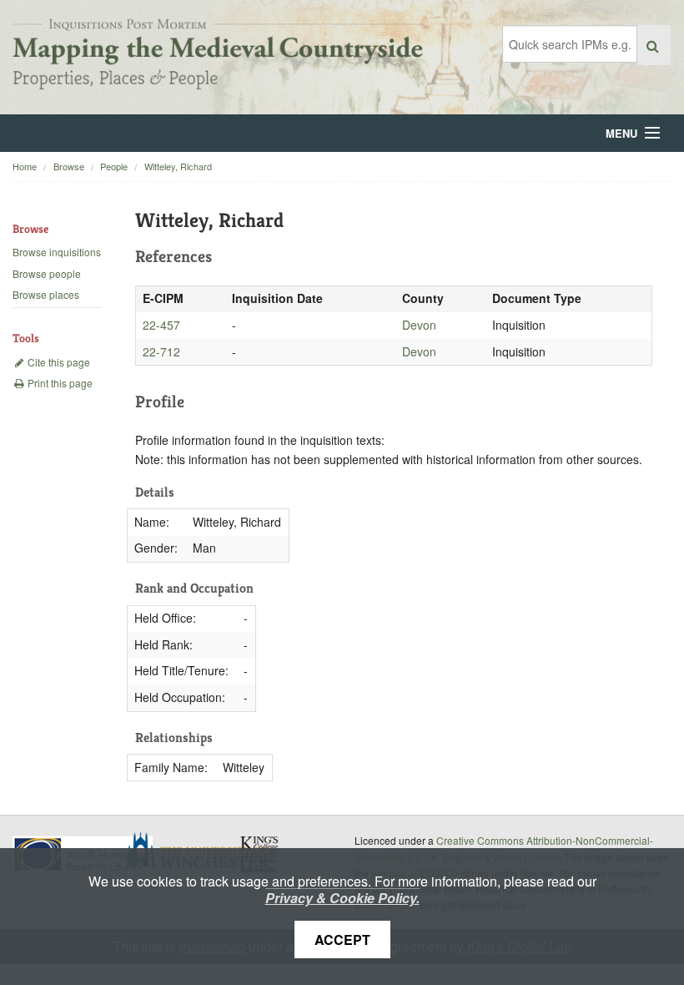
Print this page (59, 383)
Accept (342, 939)
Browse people (47, 273)
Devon (419, 324)
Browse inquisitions (57, 252)
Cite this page (57, 362)
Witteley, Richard (178, 166)
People (114, 166)
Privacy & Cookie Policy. (342, 897)
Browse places (46, 294)
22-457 (161, 324)
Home (25, 166)
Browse (68, 166)
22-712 (161, 351)
